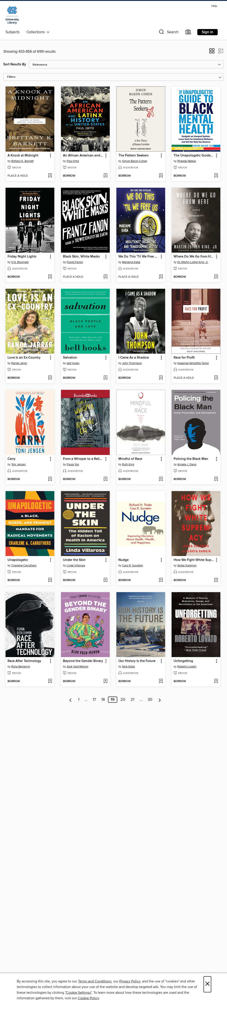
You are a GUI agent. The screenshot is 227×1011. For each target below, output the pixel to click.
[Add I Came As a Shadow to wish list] (161, 378)
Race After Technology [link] (24, 661)
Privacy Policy (129, 981)
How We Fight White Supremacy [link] (194, 560)
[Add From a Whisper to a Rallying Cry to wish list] (105, 479)
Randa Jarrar (19, 363)
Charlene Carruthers (23, 565)
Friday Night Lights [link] (22, 257)
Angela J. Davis (186, 464)
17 (94, 699)
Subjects (13, 32)
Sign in (207, 32)
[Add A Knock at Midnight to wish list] (50, 176)
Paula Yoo (73, 464)
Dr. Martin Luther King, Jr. (192, 262)
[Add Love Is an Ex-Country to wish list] (50, 378)
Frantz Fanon (75, 262)
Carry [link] (12, 459)
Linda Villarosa (76, 565)
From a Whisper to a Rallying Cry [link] (83, 459)
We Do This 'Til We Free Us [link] (138, 257)
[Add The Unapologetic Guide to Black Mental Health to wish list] (216, 176)
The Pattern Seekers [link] (133, 156)
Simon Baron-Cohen (134, 161)
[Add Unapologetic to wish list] (50, 580)
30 (150, 699)
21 (132, 699)
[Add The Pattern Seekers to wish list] (161, 176)
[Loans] (188, 33)
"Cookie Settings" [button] (78, 992)
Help (214, 6)
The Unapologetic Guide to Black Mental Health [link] (194, 156)
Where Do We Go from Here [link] (194, 257)
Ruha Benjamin (20, 666)
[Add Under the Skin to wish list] (105, 580)
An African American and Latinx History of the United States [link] (83, 156)
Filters (11, 77)
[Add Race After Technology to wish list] (50, 681)
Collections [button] (36, 32)
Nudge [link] (123, 560)
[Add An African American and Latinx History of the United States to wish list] (105, 176)
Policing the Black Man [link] (191, 459)
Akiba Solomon (186, 565)
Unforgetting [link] (183, 661)
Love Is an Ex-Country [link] (24, 358)
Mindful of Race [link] (130, 459)
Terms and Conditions (95, 981)
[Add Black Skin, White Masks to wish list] (105, 277)
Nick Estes (128, 666)
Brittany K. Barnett (22, 161)
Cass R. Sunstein (132, 565)
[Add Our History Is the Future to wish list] (161, 681)
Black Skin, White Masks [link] (81, 257)
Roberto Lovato (186, 666)
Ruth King (128, 464)
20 (122, 699)
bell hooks (73, 363)
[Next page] (159, 699)
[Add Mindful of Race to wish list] (161, 479)
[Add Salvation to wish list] (105, 378)
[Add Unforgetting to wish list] (216, 681)
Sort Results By (14, 64)
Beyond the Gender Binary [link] (83, 661)
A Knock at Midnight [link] (23, 156)
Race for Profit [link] (184, 358)
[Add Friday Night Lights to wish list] (50, 277)
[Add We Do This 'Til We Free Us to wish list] (161, 277)
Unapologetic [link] (18, 560)
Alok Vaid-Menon (77, 666)
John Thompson (132, 363)
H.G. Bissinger (20, 262)
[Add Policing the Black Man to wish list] (216, 479)
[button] (168, 33)
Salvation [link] (70, 358)
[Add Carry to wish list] (50, 479)
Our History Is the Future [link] (136, 661)
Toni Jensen (18, 464)
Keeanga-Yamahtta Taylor (193, 363)
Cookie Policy (88, 998)
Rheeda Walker (186, 161)
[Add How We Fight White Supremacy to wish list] (216, 580)
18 (103, 699)
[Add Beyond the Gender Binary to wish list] (105, 681)
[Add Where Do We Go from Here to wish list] (216, 277)
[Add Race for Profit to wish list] (216, 378)
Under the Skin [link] (74, 560)
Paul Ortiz (73, 161)
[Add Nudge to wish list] (161, 580)
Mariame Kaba (131, 262)
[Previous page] (70, 699)
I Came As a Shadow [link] (133, 358)
